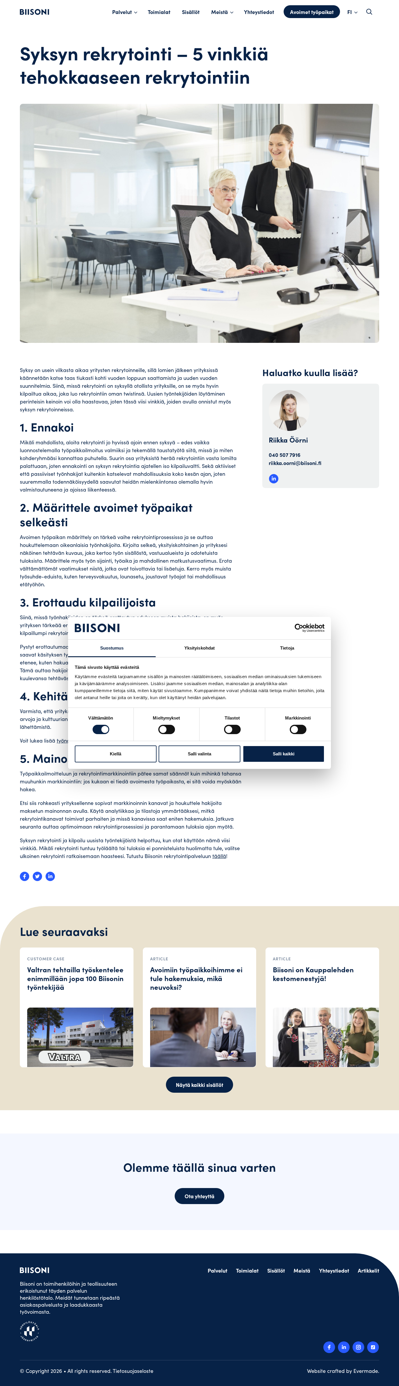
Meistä (219, 11)
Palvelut (122, 11)
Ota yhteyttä (199, 1196)
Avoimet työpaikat (312, 11)
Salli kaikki (283, 753)
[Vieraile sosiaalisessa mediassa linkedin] (344, 1347)
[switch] (166, 729)
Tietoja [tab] (287, 647)
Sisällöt (191, 11)
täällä (219, 855)
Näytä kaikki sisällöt (199, 1084)
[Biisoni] (34, 12)
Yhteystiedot (259, 11)
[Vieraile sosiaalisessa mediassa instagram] (358, 1347)
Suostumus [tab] (112, 647)
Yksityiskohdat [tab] (199, 647)
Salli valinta (199, 753)
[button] (369, 11)
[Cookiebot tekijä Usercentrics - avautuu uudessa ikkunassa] (299, 628)
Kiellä (115, 753)
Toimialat (159, 11)
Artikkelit (368, 1270)
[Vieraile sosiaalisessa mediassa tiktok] (373, 1347)
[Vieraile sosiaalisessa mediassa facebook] (329, 1347)
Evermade (365, 1370)
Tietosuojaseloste (133, 1370)
